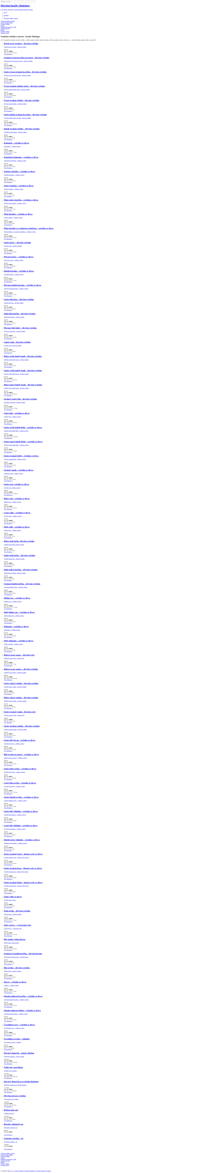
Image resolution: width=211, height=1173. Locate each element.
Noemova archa (5, 33)
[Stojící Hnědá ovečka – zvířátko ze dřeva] (15, 800)
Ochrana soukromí (41, 1171)
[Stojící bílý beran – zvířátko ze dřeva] (14, 743)
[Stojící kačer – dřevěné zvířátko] (13, 246)
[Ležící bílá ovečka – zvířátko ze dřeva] (14, 786)
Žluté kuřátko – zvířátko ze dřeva (18, 214)
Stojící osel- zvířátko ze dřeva (16, 484)
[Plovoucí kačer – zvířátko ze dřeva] (13, 260)
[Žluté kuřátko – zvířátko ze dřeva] (13, 217)
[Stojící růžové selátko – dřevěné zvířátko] (15, 687)
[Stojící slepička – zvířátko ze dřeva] (13, 189)
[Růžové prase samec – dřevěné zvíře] (14, 658)
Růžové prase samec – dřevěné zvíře (19, 655)
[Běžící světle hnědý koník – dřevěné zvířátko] (16, 359)
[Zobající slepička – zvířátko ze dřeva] (14, 175)
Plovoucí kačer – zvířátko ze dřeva (18, 257)
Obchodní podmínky (29, 1171)
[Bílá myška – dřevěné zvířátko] (12, 971)
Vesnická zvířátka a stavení (11, 18)
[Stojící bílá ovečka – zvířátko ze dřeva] (14, 772)
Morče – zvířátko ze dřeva (15, 982)
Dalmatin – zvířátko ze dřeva (16, 626)
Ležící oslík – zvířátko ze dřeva (17, 513)
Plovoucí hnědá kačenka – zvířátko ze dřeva (22, 285)
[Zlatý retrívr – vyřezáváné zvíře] (13, 928)
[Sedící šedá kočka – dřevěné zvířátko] (14, 559)
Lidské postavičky (5, 28)
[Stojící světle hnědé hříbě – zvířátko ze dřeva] (16, 431)
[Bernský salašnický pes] (10, 1127)
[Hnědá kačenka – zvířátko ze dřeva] (14, 274)
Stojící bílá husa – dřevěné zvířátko (19, 299)
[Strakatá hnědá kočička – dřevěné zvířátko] (15, 587)
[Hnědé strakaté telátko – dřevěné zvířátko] (15, 132)
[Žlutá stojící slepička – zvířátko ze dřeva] (15, 203)
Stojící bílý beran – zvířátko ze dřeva (19, 740)
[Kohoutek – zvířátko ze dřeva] (12, 146)
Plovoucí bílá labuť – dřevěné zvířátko (20, 328)
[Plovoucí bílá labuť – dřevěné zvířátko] (14, 331)
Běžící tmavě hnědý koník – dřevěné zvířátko (23, 385)
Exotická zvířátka (5, 24)
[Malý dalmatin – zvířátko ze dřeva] (13, 644)
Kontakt (30, 9)
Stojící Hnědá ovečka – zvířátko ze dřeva (21, 797)
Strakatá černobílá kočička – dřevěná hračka (23, 954)
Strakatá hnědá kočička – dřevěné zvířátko (22, 584)
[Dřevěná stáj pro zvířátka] (11, 1099)
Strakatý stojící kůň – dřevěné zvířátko (20, 399)
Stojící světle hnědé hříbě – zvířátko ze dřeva (23, 427)
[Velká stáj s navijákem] (10, 1071)
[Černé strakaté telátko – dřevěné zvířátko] (15, 104)
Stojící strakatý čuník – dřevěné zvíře (20, 712)
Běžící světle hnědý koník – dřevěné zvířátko (23, 356)
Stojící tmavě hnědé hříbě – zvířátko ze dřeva (23, 442)
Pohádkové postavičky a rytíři (8, 27)
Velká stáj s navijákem (13, 1067)
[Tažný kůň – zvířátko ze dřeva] (12, 416)
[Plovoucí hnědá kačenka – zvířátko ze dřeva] (16, 288)
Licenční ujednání (18, 1171)
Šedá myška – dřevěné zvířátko (17, 911)
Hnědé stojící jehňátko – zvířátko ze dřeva (22, 840)
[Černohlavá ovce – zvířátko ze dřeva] (14, 1028)
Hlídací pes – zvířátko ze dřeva (17, 598)
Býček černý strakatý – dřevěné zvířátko (21, 43)
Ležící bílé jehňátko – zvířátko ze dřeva (20, 826)
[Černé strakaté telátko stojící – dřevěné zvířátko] (17, 89)
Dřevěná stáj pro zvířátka (15, 1096)
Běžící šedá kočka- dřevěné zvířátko (19, 541)
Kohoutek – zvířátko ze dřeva (16, 143)
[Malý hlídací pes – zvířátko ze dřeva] (14, 615)
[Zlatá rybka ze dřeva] (10, 900)
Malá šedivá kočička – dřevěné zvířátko (21, 570)
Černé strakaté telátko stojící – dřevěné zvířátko (24, 86)
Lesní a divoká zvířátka (7, 22)
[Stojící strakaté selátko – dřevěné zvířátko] (15, 729)
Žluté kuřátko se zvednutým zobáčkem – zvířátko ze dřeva (28, 228)
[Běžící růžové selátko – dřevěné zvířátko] (15, 701)
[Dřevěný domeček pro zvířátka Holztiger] (15, 1085)
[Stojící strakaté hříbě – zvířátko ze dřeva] (15, 459)
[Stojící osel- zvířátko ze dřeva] (12, 488)
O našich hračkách (18, 9)
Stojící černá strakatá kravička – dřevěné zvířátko (25, 72)
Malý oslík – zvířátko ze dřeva (17, 527)
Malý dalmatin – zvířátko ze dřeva (18, 641)
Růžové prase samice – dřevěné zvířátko (21, 669)
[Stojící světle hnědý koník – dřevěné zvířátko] (16, 374)
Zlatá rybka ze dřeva (13, 897)
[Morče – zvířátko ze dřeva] (11, 985)
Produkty (25, 9)
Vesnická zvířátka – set (13, 1138)
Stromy (2, 25)
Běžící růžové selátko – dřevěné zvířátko (21, 698)
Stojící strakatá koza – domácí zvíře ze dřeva (23, 868)
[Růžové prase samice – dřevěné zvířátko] (15, 672)
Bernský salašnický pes (13, 1124)
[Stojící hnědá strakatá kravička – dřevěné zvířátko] (17, 118)
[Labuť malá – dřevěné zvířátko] (12, 345)
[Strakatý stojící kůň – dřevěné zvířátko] (14, 402)
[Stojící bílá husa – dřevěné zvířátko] (13, 303)
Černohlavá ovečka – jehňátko (17, 1039)
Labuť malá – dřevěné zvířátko (17, 342)
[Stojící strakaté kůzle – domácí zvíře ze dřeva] (16, 886)
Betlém (2, 30)
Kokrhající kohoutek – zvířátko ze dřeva (21, 157)
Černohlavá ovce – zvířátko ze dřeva (19, 1025)
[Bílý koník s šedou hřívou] (11, 943)
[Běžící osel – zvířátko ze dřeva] (12, 502)
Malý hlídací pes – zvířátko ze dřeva (19, 612)
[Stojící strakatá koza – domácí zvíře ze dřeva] (16, 871)
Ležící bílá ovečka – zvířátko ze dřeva (20, 783)
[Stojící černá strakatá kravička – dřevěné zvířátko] (17, 75)
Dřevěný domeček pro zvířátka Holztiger (21, 1082)
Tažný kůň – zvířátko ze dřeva (17, 413)
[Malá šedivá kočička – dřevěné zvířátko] (15, 573)
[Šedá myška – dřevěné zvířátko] (13, 914)
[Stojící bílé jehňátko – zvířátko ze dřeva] (15, 815)
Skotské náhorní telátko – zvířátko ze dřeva (22, 1010)
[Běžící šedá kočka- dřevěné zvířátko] (14, 544)
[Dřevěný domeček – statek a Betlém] (14, 1056)
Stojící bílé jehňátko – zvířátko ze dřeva (21, 811)
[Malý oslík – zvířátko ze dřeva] (12, 530)
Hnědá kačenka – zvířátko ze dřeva (19, 271)
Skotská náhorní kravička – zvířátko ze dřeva (23, 996)
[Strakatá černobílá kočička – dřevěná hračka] (16, 957)
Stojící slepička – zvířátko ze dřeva (18, 186)
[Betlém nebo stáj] (9, 1113)
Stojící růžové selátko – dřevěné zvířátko (21, 683)
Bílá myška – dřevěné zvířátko (17, 968)
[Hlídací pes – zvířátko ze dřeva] (12, 601)
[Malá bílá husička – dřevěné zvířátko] (14, 317)
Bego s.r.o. (10, 1171)
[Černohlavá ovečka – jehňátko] (12, 1042)
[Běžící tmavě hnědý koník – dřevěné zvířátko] (16, 388)
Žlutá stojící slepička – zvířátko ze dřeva (21, 200)
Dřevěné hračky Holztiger (15, 5)
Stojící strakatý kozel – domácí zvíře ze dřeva (23, 854)
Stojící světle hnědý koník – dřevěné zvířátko (23, 370)
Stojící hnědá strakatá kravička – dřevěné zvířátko (25, 115)
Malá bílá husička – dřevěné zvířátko (19, 314)
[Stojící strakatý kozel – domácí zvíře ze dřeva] (16, 857)
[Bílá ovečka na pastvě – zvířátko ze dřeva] (15, 758)
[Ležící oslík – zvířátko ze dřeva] (13, 516)
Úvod (2, 9)
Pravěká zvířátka (5, 31)
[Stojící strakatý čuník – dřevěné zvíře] (14, 715)
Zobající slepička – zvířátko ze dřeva (19, 171)
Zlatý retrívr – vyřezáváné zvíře (17, 925)
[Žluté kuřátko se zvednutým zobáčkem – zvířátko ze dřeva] (20, 232)
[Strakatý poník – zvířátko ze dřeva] (13, 473)
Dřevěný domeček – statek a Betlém (19, 1053)
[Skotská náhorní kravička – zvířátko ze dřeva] (16, 999)
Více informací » (8, 54)
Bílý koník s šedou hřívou (14, 939)
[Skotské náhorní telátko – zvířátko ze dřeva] (16, 1014)
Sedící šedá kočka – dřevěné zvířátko (19, 555)
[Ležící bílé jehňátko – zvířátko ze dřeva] (15, 829)
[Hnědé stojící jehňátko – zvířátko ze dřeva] (15, 843)
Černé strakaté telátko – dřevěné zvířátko (21, 100)
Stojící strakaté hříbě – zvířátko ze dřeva (21, 456)
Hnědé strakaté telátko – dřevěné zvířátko (22, 129)
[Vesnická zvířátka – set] (10, 1142)
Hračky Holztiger (8, 9)
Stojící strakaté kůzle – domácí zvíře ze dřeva (23, 882)
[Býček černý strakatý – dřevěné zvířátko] (15, 47)
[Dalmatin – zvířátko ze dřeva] (12, 630)
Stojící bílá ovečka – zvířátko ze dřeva (20, 769)
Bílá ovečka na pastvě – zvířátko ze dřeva (21, 754)
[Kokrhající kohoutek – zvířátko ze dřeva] (15, 160)
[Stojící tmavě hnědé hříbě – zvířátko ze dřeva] (16, 445)
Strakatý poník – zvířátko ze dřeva (18, 470)
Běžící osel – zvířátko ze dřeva (17, 499)
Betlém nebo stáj (11, 1110)
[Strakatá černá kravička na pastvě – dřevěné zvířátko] (18, 61)
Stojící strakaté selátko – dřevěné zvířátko (22, 726)
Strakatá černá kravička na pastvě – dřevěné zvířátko (26, 58)
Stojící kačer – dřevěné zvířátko (17, 243)
